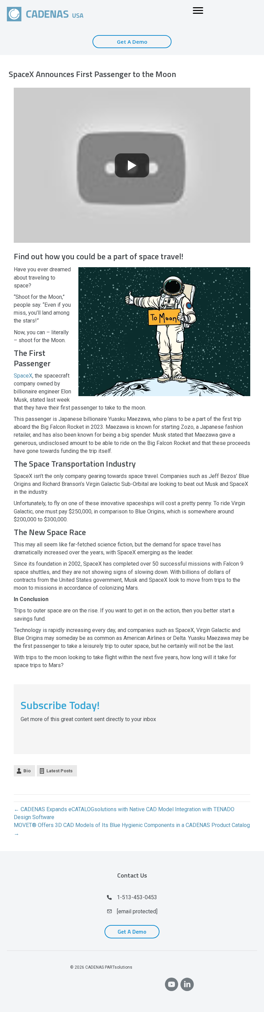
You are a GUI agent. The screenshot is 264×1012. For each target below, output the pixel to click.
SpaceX (23, 375)
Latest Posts (59, 770)
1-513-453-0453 (137, 897)
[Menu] (198, 11)
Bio (27, 770)
